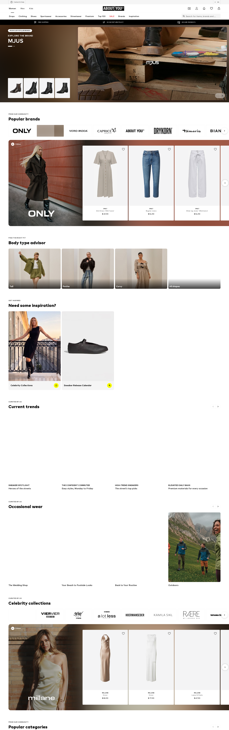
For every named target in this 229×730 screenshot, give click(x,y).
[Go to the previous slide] (217, 95)
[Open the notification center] (204, 8)
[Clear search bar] (218, 16)
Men (23, 8)
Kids (31, 8)
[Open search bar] (183, 16)
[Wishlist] (211, 8)
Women (12, 8)
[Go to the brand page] (114, 63)
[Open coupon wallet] (189, 8)
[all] (117, 131)
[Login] (196, 8)
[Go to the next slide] (222, 95)
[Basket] (219, 8)
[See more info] (43, 145)
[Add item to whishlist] (123, 149)
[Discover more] (41, 183)
